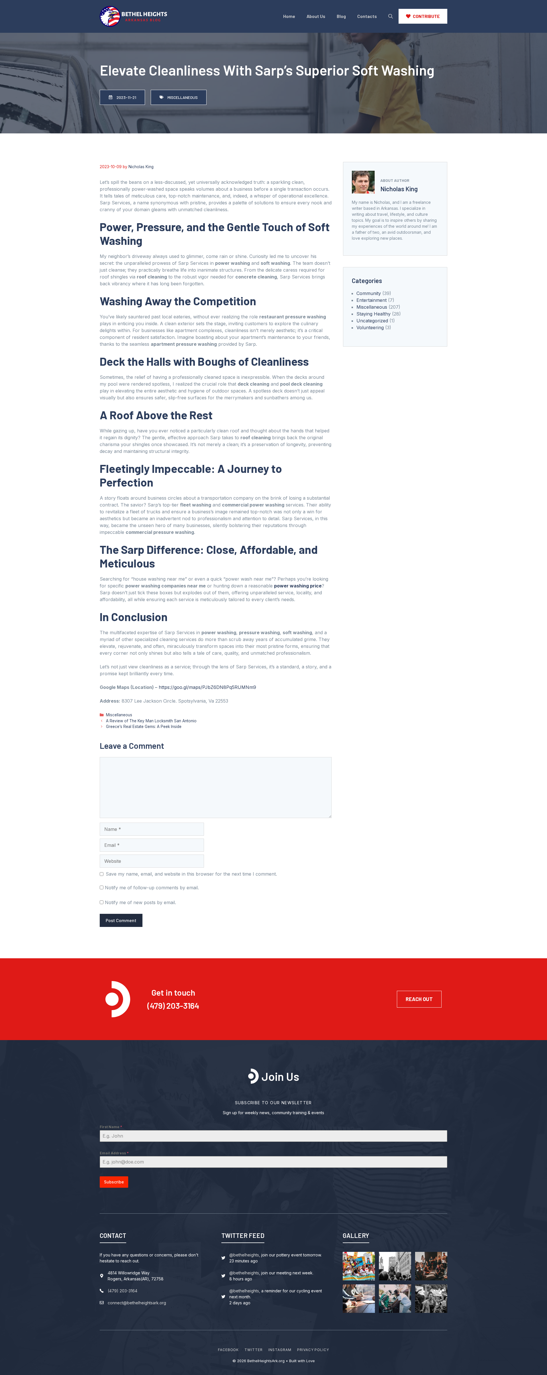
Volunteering (370, 327)
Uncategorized (372, 321)
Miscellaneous (119, 715)
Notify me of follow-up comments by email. (152, 887)
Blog (341, 16)
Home (289, 16)
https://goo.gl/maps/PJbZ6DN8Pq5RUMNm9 (207, 687)
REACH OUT (419, 999)
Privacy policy (313, 1350)
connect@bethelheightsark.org (137, 1302)
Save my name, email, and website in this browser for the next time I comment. (191, 874)
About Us (316, 16)
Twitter (253, 1350)
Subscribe (114, 1181)
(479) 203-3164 (173, 1005)
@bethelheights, (244, 1254)
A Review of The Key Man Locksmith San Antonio (151, 721)
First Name (111, 1127)
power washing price (298, 586)
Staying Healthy (373, 314)
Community (368, 293)
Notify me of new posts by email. (140, 902)
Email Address (114, 1153)
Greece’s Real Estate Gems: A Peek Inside (143, 726)
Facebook (228, 1350)
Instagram (279, 1350)
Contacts (367, 16)
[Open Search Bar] (391, 16)
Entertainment (371, 300)
